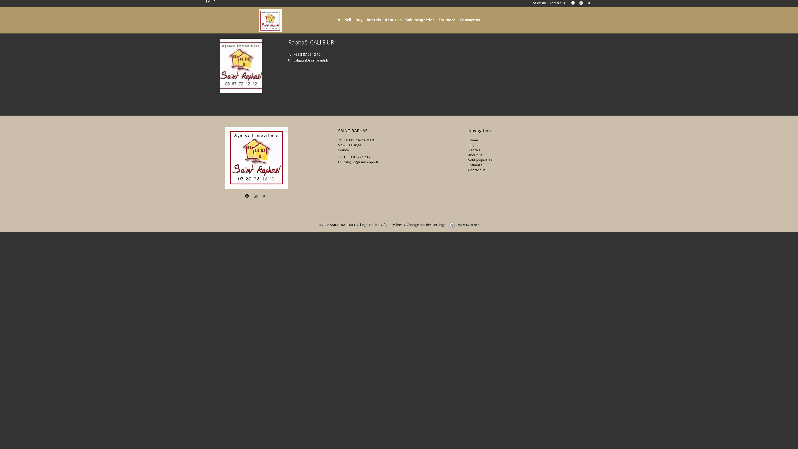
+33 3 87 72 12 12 (307, 54)
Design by (467, 225)
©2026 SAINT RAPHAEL (337, 225)
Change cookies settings (426, 224)
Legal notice (369, 224)
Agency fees (393, 224)
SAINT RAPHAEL (354, 130)
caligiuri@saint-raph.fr (311, 60)
